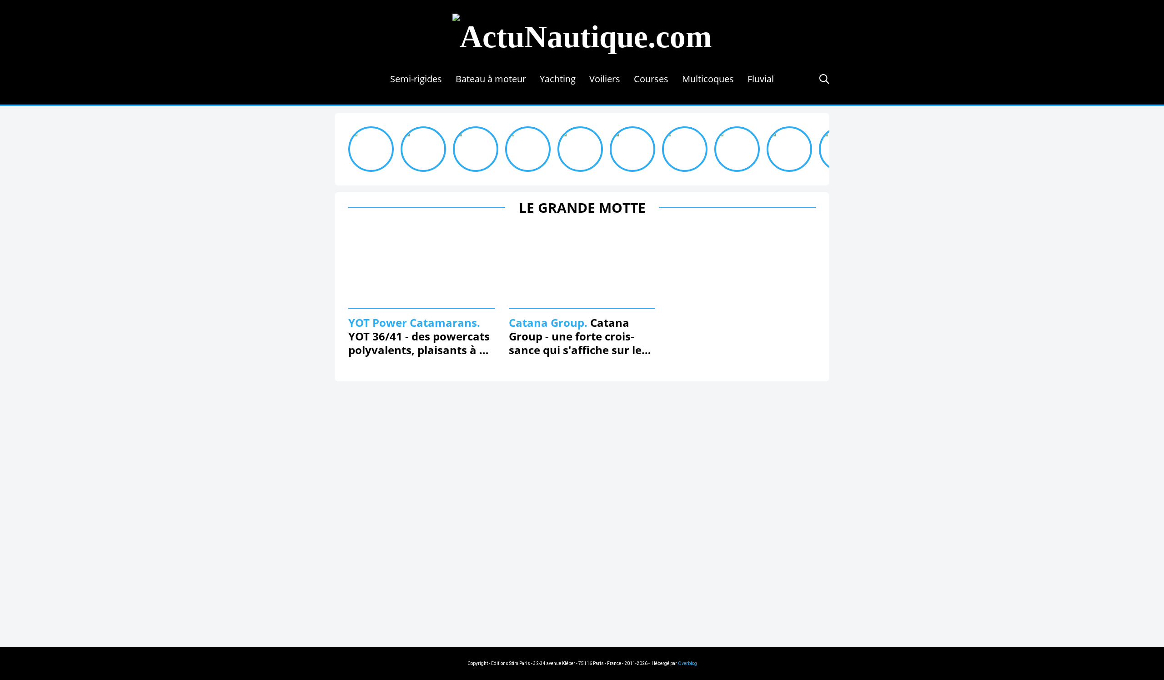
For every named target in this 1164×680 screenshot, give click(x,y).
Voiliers (604, 79)
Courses (651, 79)
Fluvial (761, 79)
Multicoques (708, 79)
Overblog (687, 663)
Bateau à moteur (491, 79)
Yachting (558, 79)
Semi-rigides (416, 79)
